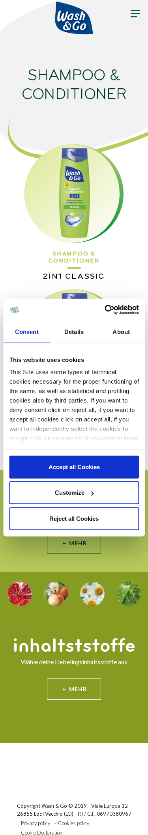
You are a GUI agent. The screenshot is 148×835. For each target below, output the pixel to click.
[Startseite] (74, 18)
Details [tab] (74, 331)
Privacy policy (35, 823)
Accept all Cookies (74, 466)
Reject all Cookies (74, 518)
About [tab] (121, 331)
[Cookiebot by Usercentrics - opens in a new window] (105, 310)
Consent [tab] (27, 331)
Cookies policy (73, 823)
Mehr (78, 543)
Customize (69, 492)
